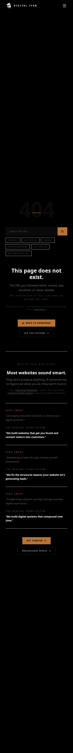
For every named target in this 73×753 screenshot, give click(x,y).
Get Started (40, 246)
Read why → (40, 309)
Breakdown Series (34, 550)
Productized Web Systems (20, 393)
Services (13, 240)
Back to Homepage (38, 322)
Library (47, 240)
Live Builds (30, 240)
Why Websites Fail (18, 253)
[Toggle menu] (64, 6)
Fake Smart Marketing (26, 390)
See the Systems (34, 333)
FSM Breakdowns (17, 246)
